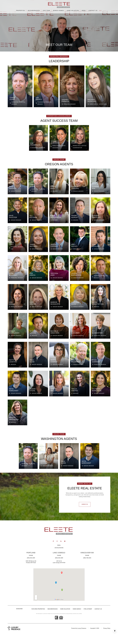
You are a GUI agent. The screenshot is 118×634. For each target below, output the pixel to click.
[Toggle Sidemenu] (100, 10)
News (84, 10)
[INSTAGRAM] (57, 541)
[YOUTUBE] (64, 541)
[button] (84, 504)
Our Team (46, 10)
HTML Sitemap (88, 609)
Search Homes (58, 10)
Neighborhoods (34, 10)
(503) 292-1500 (31, 557)
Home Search (77, 609)
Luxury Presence (82, 628)
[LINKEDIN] (61, 541)
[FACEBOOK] (53, 541)
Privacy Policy (106, 628)
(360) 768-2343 (87, 557)
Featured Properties (38, 609)
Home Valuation (73, 10)
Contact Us (93, 10)
